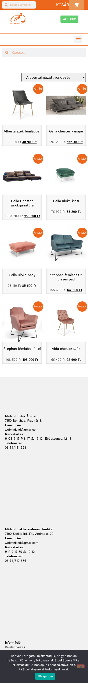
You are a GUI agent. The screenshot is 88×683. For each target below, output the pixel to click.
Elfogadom (45, 676)
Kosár (62, 4)
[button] (78, 39)
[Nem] (81, 666)
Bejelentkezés (15, 647)
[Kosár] (76, 5)
